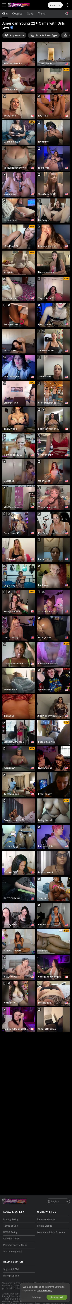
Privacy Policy (10, 1219)
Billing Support (11, 1275)
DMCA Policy (10, 1232)
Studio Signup (44, 1226)
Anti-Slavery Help (12, 1251)
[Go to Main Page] (22, 5)
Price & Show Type (46, 35)
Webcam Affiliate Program (51, 1232)
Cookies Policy (11, 1238)
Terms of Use (10, 1226)
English (55, 1201)
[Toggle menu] (4, 5)
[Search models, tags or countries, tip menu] (67, 14)
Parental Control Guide (15, 1245)
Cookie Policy (44, 1290)
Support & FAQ (11, 1269)
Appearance (17, 35)
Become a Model (46, 1219)
